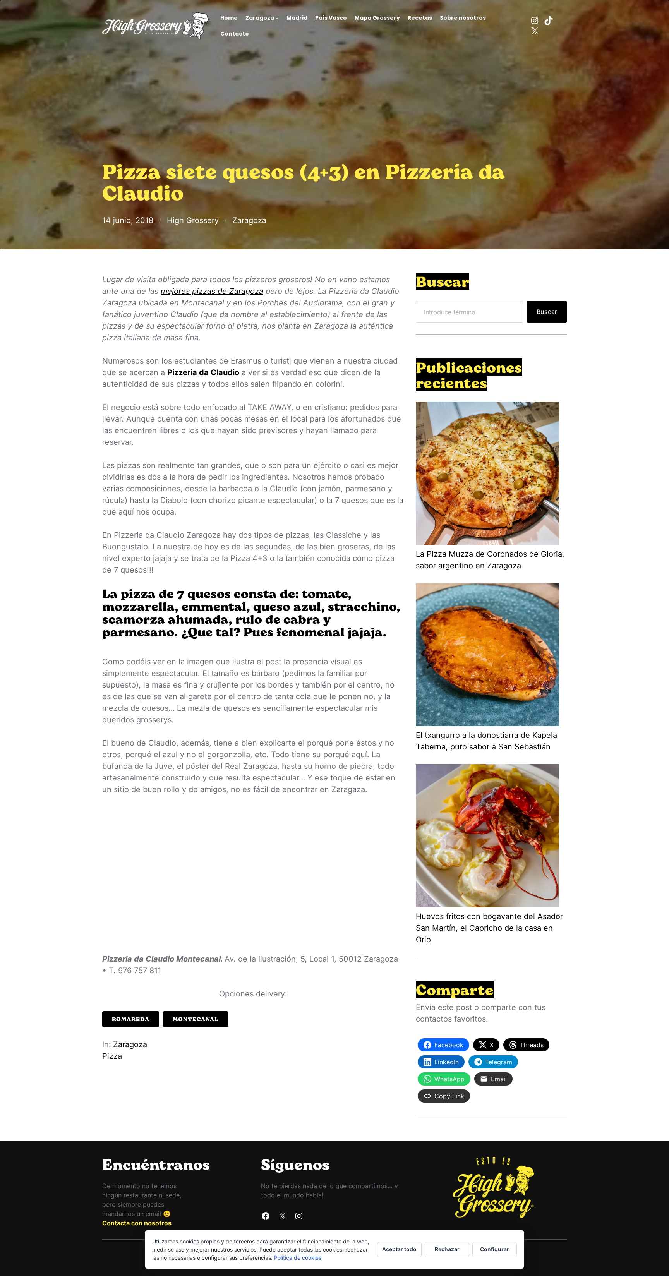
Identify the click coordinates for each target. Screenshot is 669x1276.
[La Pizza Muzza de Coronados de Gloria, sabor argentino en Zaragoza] (487, 475)
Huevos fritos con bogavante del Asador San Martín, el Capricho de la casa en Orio (489, 928)
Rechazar (447, 1249)
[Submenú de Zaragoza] (276, 17)
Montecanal (195, 1019)
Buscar (547, 312)
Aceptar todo (399, 1249)
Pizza (112, 1056)
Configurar (494, 1249)
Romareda (130, 1019)
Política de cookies (297, 1257)
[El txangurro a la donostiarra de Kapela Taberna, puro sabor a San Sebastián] (487, 656)
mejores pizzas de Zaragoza (212, 291)
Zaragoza (249, 220)
